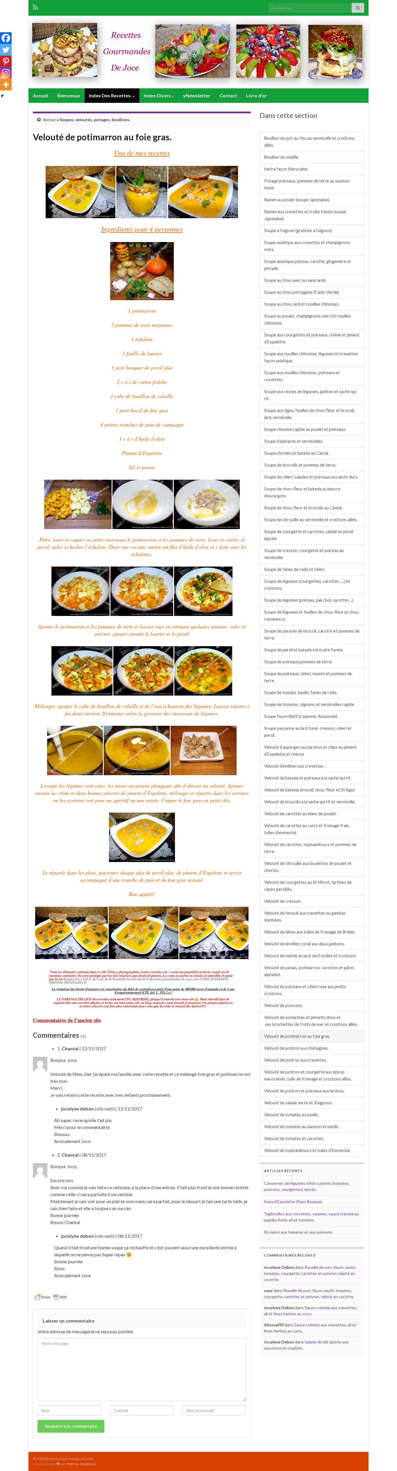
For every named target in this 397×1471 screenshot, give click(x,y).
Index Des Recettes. (111, 95)
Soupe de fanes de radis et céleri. (294, 569)
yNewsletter (196, 95)
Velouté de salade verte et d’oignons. (298, 1102)
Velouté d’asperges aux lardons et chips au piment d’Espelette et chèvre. (310, 751)
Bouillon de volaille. (281, 157)
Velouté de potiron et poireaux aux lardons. (304, 1090)
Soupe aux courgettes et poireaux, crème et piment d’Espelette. (312, 338)
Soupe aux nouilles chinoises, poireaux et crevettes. (302, 376)
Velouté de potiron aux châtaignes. (296, 1048)
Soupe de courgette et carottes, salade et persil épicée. (308, 535)
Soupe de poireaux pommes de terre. (298, 661)
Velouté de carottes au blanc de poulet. (300, 813)
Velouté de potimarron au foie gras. (297, 1036)
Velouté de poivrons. (283, 1005)
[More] (6, 84)
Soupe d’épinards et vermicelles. (293, 441)
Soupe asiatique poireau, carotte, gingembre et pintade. (307, 265)
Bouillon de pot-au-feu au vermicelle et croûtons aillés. (309, 142)
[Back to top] (384, 1458)
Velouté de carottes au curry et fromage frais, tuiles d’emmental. (307, 829)
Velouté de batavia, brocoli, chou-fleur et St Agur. (310, 789)
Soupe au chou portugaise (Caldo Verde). (302, 292)
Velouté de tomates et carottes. (294, 1138)
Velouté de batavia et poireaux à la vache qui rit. (307, 777)
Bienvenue (68, 95)
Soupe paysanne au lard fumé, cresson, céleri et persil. (308, 732)
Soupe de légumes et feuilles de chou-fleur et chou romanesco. (311, 615)
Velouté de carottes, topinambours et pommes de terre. (310, 848)
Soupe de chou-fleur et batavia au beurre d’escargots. (302, 492)
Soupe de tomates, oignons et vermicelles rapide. (309, 704)
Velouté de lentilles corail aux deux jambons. (304, 943)
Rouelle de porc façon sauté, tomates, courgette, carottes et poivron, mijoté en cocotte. (310, 1273)
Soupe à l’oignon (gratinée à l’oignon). (298, 230)
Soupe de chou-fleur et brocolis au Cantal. (303, 507)
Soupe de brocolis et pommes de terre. (300, 465)
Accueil (40, 95)
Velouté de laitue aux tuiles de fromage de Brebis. (309, 931)
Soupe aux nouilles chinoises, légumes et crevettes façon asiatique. (311, 357)
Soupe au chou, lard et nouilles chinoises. (301, 304)
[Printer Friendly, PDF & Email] (51, 1296)
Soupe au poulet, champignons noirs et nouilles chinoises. (307, 319)
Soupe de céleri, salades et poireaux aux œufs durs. (311, 476)
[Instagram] (6, 73)
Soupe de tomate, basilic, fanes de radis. (300, 692)
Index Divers (158, 95)
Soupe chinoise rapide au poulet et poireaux (304, 429)
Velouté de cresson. (282, 901)
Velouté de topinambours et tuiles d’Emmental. (307, 1150)
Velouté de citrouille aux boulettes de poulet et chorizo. (308, 867)
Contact (228, 95)
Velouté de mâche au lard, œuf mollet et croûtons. (310, 955)
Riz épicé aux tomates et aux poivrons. (298, 1232)
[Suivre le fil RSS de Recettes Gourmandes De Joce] (35, 6)
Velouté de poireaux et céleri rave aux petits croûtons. (305, 990)
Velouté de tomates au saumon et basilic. (301, 1126)
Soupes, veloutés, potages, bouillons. (95, 119)
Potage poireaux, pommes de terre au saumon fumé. (307, 184)
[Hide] (2, 96)
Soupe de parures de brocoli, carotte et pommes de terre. (312, 634)
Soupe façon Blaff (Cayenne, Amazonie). (301, 716)
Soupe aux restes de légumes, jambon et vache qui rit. (310, 395)
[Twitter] (6, 49)
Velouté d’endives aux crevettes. (294, 766)
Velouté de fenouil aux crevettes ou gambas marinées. (305, 916)
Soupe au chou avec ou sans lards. (295, 280)
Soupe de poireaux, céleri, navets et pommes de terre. (308, 677)
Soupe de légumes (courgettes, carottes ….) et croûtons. (307, 585)
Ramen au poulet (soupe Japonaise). (297, 199)
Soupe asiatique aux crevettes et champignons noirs (307, 246)
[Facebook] (6, 38)
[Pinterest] (6, 61)
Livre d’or (256, 95)
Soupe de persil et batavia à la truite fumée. (304, 649)
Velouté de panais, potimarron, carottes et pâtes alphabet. (309, 971)
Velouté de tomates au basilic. (291, 1114)
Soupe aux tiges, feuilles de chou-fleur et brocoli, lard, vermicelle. (309, 414)
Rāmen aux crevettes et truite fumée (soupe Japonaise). (305, 215)
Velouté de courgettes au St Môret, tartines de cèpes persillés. (308, 886)
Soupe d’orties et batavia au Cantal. (296, 453)
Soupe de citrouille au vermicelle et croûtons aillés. (310, 519)
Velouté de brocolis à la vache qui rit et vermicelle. (310, 801)
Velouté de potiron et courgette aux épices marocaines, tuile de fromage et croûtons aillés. (308, 1075)
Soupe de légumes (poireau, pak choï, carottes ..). (309, 600)
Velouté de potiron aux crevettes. (295, 1060)
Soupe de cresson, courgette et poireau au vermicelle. (304, 554)
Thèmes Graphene (81, 1464)
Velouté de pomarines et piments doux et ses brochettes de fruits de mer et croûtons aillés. (311, 1021)
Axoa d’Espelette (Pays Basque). (293, 1201)
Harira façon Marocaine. (286, 168)
